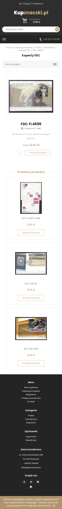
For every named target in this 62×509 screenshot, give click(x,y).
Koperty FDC (24, 50)
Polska (39, 47)
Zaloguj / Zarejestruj (32, 3)
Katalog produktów (24, 47)
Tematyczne (31, 419)
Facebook (24, 481)
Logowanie (31, 436)
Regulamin (31, 394)
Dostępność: (30, 128)
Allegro (31, 481)
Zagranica (31, 422)
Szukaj (57, 29)
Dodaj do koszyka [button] (31, 232)
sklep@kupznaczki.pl (31, 467)
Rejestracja (31, 440)
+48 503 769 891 (51, 39)
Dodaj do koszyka (38, 152)
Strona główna (31, 387)
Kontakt (37, 481)
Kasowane (49, 47)
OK (54, 505)
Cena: (26, 145)
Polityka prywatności (31, 398)
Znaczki (9, 47)
